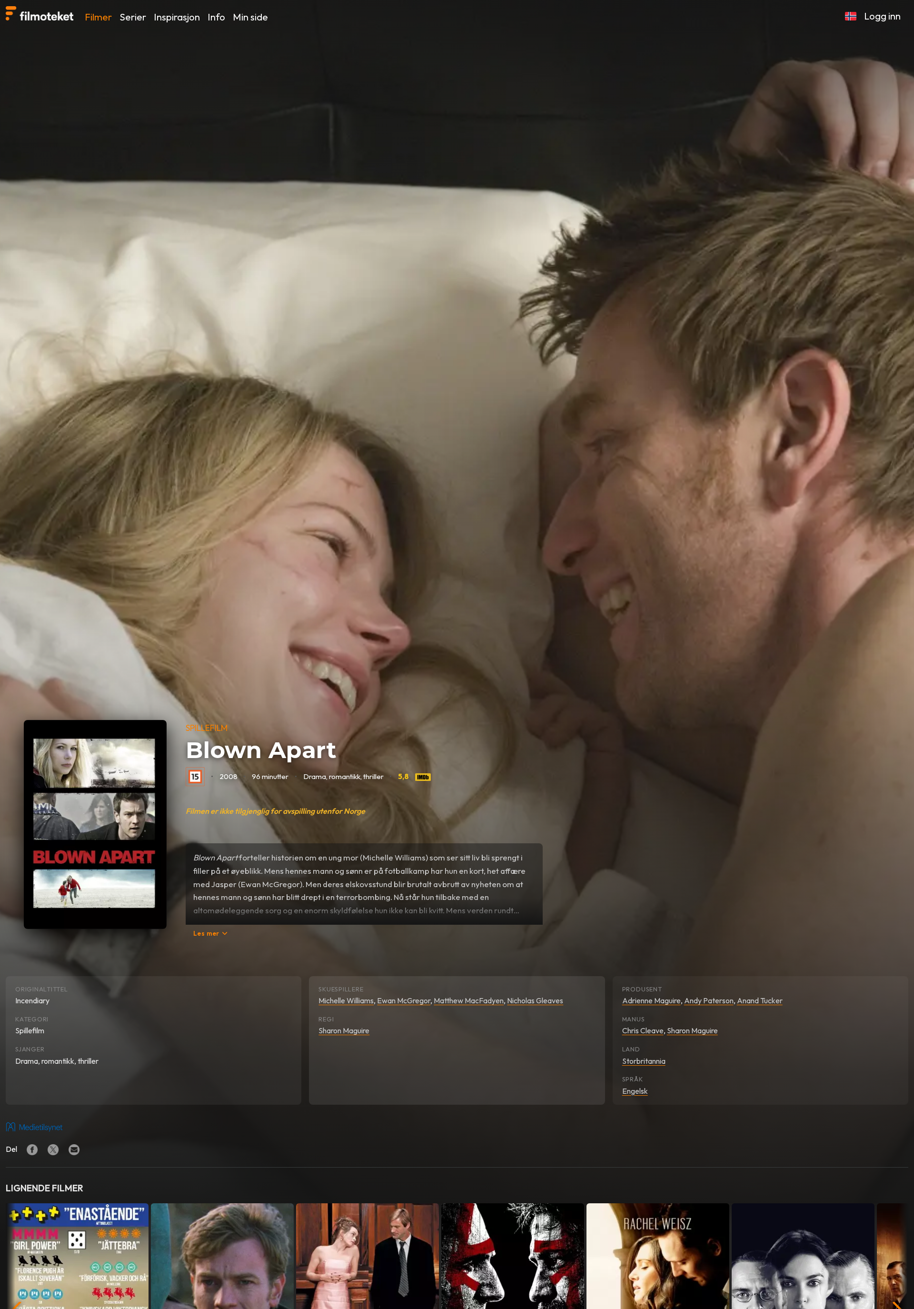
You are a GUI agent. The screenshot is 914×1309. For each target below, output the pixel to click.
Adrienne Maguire (651, 1000)
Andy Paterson (709, 1000)
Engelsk (635, 1091)
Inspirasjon (177, 17)
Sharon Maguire (343, 1030)
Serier (132, 17)
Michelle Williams (346, 1000)
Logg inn (882, 16)
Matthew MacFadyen (469, 1000)
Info (216, 17)
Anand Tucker (760, 1000)
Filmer (98, 17)
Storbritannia (644, 1061)
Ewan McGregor (403, 1000)
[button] (850, 16)
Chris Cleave (643, 1030)
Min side (250, 17)
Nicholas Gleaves (535, 1000)
